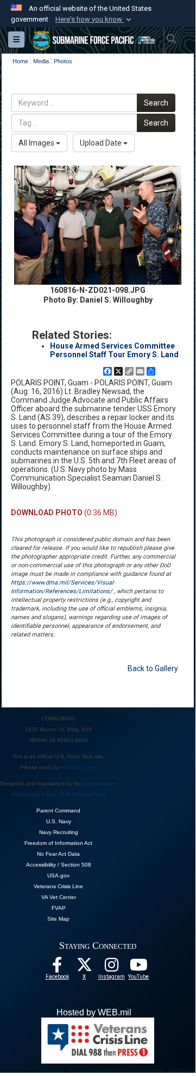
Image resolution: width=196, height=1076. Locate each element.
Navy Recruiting (58, 832)
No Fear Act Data (58, 854)
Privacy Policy (79, 767)
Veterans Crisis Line (58, 886)
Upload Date (101, 143)
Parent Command (58, 810)
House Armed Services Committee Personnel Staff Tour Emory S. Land (114, 350)
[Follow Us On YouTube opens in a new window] (138, 967)
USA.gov (58, 875)
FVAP (59, 908)
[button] (94, 19)
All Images (37, 143)
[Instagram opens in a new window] (111, 967)
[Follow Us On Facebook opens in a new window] (57, 967)
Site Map (58, 919)
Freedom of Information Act (58, 843)
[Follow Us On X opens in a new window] (84, 967)
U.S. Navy (58, 821)
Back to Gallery (153, 668)
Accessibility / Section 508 (58, 865)
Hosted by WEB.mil (93, 1012)
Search (156, 103)
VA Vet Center (58, 897)
